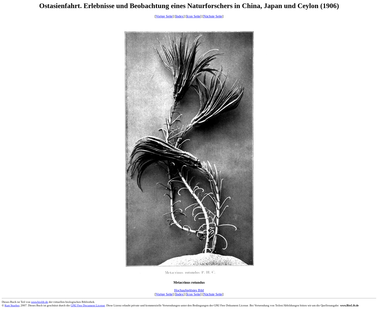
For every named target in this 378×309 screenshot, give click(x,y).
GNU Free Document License (88, 305)
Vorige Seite (164, 16)
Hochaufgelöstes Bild (189, 290)
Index (180, 16)
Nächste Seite (212, 16)
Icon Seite (193, 16)
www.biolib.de (39, 302)
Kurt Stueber (12, 305)
